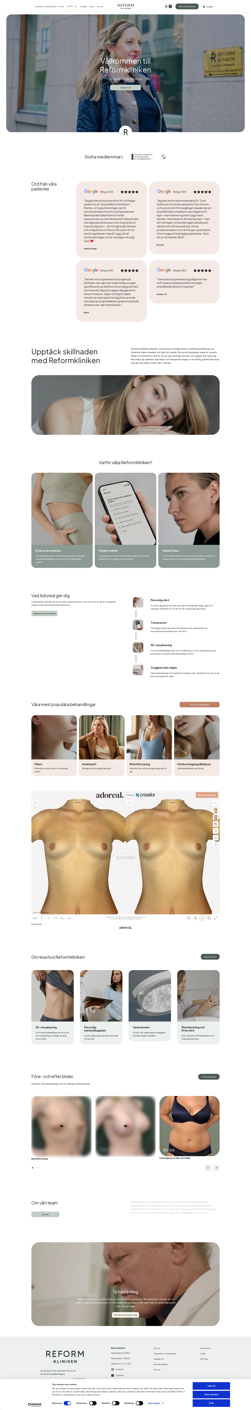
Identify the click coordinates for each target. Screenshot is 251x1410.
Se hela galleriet (208, 1076)
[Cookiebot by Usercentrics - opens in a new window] (34, 1405)
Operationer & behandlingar (45, 6)
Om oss (157, 1348)
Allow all (211, 1386)
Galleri (91, 6)
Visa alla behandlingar (199, 704)
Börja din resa (210, 956)
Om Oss (70, 6)
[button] (46, 6)
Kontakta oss (159, 1359)
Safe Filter (204, 1359)
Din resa (100, 6)
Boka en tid (125, 87)
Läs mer (45, 1214)
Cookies (203, 1353)
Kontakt (84, 6)
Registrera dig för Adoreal (44, 613)
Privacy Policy (205, 1348)
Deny (211, 1403)
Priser (62, 6)
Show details (154, 1403)
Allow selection (211, 1394)
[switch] (93, 1403)
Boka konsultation (187, 6)
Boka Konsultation (161, 1364)
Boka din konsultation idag (125, 1315)
